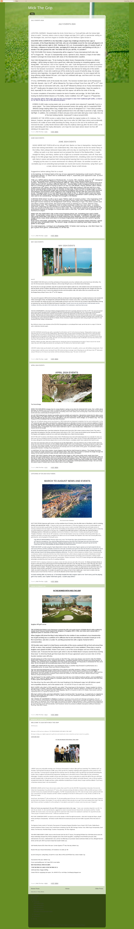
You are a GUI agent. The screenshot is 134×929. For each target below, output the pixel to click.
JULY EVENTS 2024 (37, 20)
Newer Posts (35, 888)
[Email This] (51, 132)
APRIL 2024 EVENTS (37, 365)
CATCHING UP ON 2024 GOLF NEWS (43, 473)
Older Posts (99, 888)
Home (67, 888)
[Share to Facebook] (56, 132)
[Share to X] (54, 132)
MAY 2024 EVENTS (37, 242)
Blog (32, 13)
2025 (34, 898)
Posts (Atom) (41, 891)
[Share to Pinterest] (57, 132)
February (36, 914)
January (36, 916)
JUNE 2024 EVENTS (37, 138)
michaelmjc (72, 925)
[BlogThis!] (53, 132)
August (36, 901)
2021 (34, 918)
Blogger (83, 925)
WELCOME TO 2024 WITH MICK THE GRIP (45, 722)
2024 (34, 900)
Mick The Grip (40, 8)
